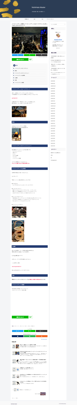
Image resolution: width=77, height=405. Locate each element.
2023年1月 (53, 100)
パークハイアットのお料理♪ (20, 75)
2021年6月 (53, 135)
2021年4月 (53, 140)
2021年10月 (53, 125)
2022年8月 (53, 108)
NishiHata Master (58, 39)
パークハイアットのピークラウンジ (21, 68)
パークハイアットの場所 (19, 82)
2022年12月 (53, 103)
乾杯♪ (16, 70)
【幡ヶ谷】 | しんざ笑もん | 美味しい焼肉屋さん (58, 65)
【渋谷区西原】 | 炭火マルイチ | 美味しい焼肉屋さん (58, 69)
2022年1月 (53, 123)
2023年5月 (53, 93)
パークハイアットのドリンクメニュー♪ (22, 73)
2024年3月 (53, 83)
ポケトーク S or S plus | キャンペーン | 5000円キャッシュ (58, 73)
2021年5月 (53, 138)
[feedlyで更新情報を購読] (29, 336)
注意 (16, 80)
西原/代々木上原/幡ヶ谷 (55, 152)
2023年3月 (53, 98)
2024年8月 (53, 81)
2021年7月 (53, 133)
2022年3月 (53, 120)
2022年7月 (53, 110)
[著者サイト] (17, 336)
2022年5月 (53, 115)
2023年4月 (53, 95)
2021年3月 (53, 143)
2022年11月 (53, 105)
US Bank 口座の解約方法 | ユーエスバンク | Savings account (58, 61)
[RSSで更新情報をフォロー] (42, 336)
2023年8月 (53, 88)
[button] (64, 24)
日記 (52, 155)
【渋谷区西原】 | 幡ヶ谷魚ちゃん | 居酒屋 (58, 57)
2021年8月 (53, 130)
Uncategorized (54, 160)
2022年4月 (53, 118)
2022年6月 (53, 113)
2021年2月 (53, 145)
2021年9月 (53, 128)
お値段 (16, 77)
